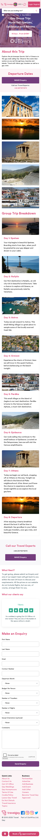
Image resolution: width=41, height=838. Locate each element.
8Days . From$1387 (20, 34)
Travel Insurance (9, 803)
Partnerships (27, 779)
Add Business (27, 784)
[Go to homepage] (8, 4)
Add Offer (26, 789)
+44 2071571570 (20, 88)
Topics (4, 806)
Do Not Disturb (8, 800)
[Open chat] (24, 4)
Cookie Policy (7, 795)
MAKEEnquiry (20, 80)
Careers (25, 792)
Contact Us (6, 781)
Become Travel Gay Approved (30, 796)
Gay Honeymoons (9, 789)
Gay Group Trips (13, 15)
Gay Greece (26, 15)
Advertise (26, 781)
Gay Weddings (8, 787)
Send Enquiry (20, 764)
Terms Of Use (7, 792)
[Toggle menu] (2, 4)
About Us (5, 779)
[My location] (5, 834)
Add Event (26, 787)
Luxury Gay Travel (9, 798)
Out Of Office (8, 784)
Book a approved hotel (24, 834)
